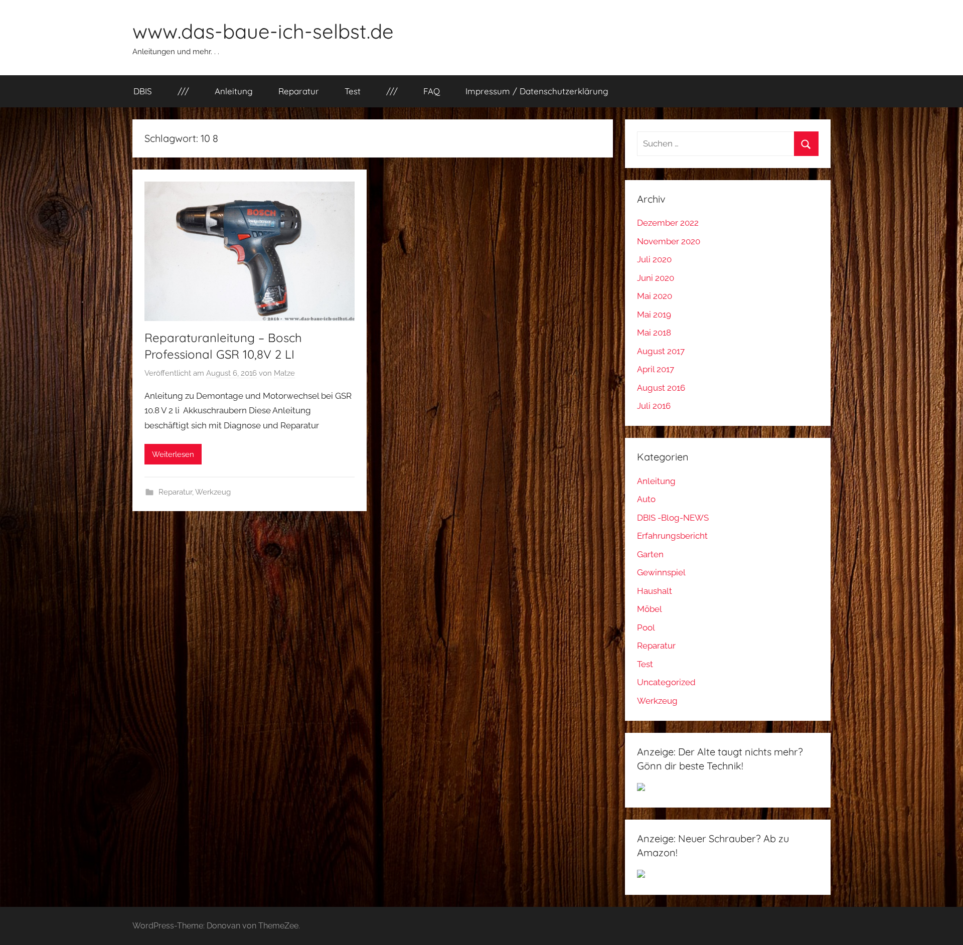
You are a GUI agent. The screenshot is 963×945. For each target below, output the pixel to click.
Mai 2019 (654, 314)
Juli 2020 (654, 259)
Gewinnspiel (661, 572)
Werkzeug (213, 492)
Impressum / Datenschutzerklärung (536, 91)
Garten (650, 554)
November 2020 (668, 241)
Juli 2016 (654, 406)
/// (183, 91)
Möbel (649, 609)
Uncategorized (666, 682)
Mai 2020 (654, 296)
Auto (646, 499)
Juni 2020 (655, 278)
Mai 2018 (654, 333)
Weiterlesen (173, 454)
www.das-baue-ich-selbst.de (263, 31)
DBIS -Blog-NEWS (673, 518)
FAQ (431, 91)
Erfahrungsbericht (672, 536)
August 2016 (661, 388)
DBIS (142, 91)
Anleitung (234, 91)
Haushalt (654, 591)
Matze (284, 373)
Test (353, 91)
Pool (646, 627)
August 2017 (661, 351)
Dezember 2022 (668, 223)
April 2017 (655, 369)
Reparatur (298, 91)
